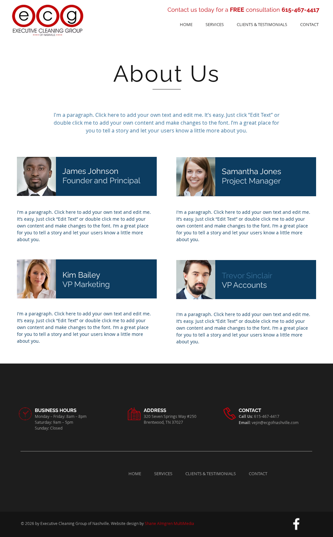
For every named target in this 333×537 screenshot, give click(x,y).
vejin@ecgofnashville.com (275, 422)
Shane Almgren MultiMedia (169, 523)
